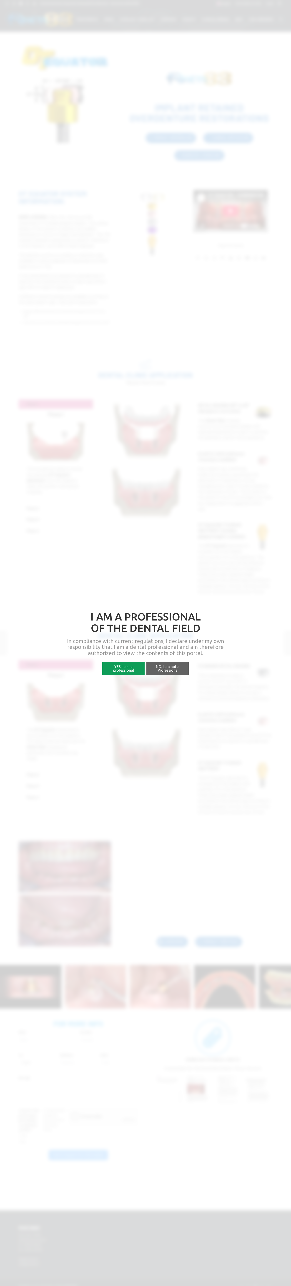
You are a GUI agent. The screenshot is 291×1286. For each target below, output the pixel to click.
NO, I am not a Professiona (167, 668)
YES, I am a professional (123, 668)
